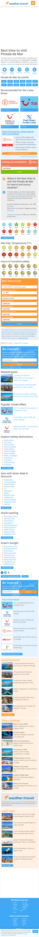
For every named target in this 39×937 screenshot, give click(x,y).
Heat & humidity (7, 317)
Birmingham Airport (10, 525)
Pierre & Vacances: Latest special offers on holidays (17, 132)
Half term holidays (10, 447)
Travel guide (27, 72)
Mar (16, 81)
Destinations (19, 72)
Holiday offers (8, 480)
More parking (7, 538)
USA (23, 925)
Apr (22, 81)
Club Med (7, 504)
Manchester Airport (10, 516)
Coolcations (8, 460)
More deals (6, 508)
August (23, 196)
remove (10, 206)
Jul (4, 85)
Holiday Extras (8, 497)
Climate (15, 925)
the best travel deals (16, 802)
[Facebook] (2, 572)
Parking (15, 923)
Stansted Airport (9, 518)
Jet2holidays (8, 491)
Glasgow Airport (9, 532)
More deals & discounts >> (12, 654)
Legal (14, 907)
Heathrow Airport (10, 557)
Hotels (15, 922)
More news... (7, 865)
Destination (6, 166)
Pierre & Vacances (10, 500)
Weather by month (4, 73)
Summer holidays (9, 451)
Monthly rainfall (7, 306)
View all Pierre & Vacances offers (29, 156)
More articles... (8, 715)
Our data (24, 902)
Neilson (6, 493)
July (16, 196)
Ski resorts (7, 464)
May (28, 81)
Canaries (24, 918)
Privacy (15, 906)
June (13, 196)
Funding (24, 907)
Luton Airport (8, 523)
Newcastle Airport (10, 534)
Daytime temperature (9, 290)
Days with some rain (9, 312)
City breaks (7, 442)
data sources (23, 338)
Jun (35, 81)
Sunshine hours (7, 296)
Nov (28, 85)
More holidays (7, 468)
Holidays (15, 918)
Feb (10, 81)
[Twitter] (5, 572)
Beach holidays (9, 440)
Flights (15, 920)
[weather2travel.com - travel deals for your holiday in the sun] (16, 4)
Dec (35, 85)
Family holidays (9, 444)
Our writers (25, 904)
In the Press (22, 909)
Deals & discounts (34, 73)
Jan (4, 81)
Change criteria (7, 238)
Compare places (9, 462)
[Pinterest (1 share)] (8, 572)
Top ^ (25, 576)
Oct (22, 85)
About (14, 902)
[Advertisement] (19, 27)
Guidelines (25, 906)
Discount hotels (9, 486)
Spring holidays (9, 449)
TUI (5, 489)
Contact (15, 904)
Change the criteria (13, 214)
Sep (16, 85)
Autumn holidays (9, 453)
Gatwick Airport (9, 529)
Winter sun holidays (10, 456)
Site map (15, 909)
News (14, 912)
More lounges (7, 568)
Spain (23, 922)
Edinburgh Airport (10, 527)
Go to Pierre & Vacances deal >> (19, 153)
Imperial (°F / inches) (21, 343)
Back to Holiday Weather (10, 576)
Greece (24, 920)
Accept (35, 931)
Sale (7, 145)
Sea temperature (7, 301)
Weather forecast (12, 73)
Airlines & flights (9, 484)
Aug (10, 85)
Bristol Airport (9, 521)
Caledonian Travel (10, 502)
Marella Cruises (9, 495)
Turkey (24, 923)
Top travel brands (10, 482)
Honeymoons (8, 458)
